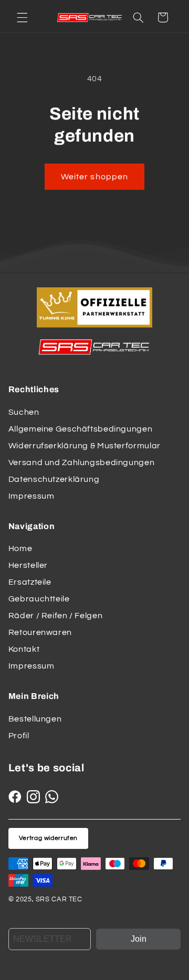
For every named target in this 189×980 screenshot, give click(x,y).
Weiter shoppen (94, 177)
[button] (22, 17)
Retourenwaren (40, 632)
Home (20, 548)
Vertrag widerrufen (48, 838)
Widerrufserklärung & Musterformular (84, 445)
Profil (18, 735)
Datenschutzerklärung (54, 479)
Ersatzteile (29, 582)
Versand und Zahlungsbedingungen (81, 462)
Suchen (23, 412)
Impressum (31, 496)
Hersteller (28, 565)
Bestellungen (35, 719)
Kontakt (23, 649)
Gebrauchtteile (39, 599)
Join (138, 938)
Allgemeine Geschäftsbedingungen (80, 429)
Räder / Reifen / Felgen (55, 615)
